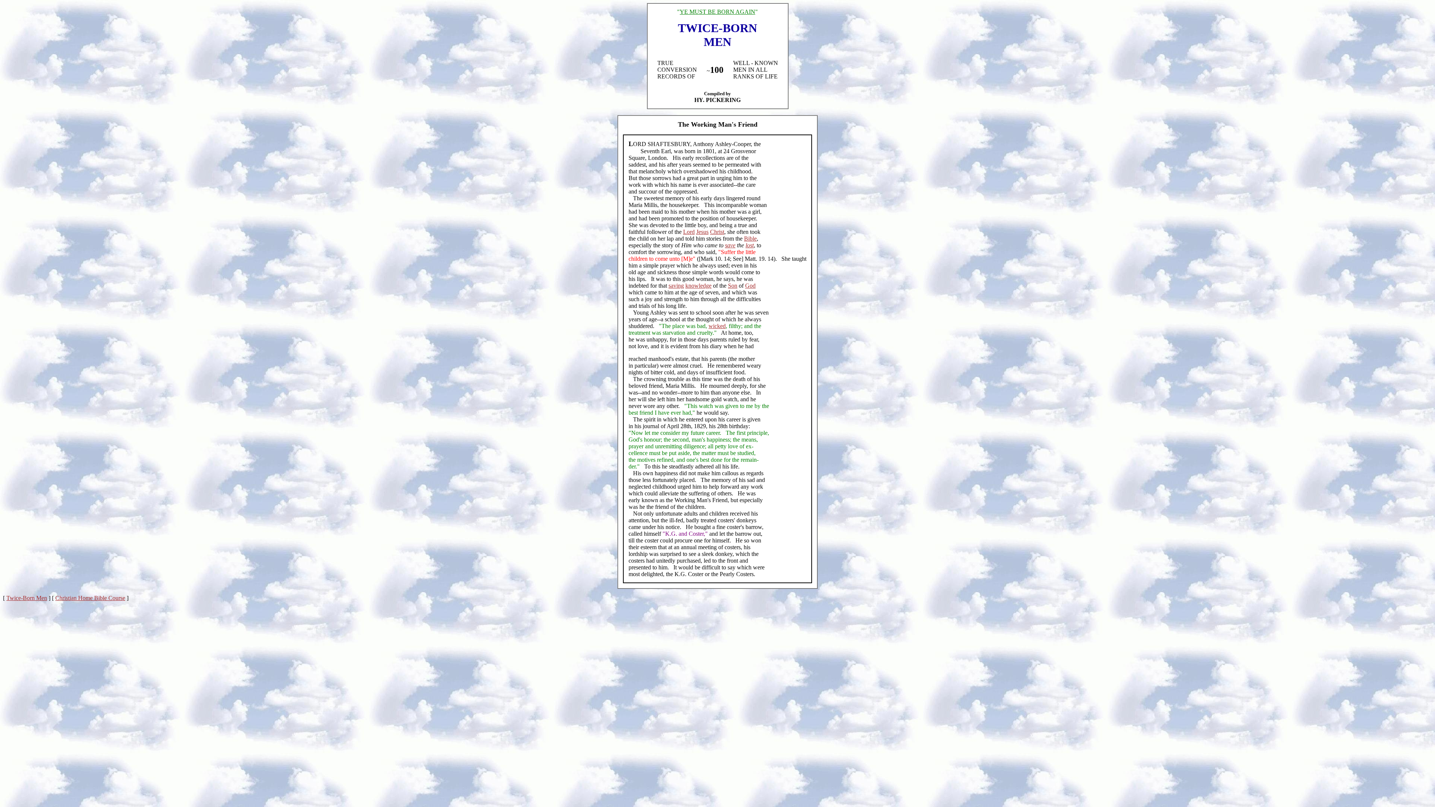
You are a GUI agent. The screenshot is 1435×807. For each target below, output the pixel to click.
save (730, 245)
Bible (750, 238)
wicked (717, 326)
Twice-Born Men (26, 598)
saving (676, 285)
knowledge (698, 285)
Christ (717, 232)
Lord (689, 232)
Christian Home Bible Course (90, 598)
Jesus (702, 232)
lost (750, 245)
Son (732, 285)
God (750, 285)
